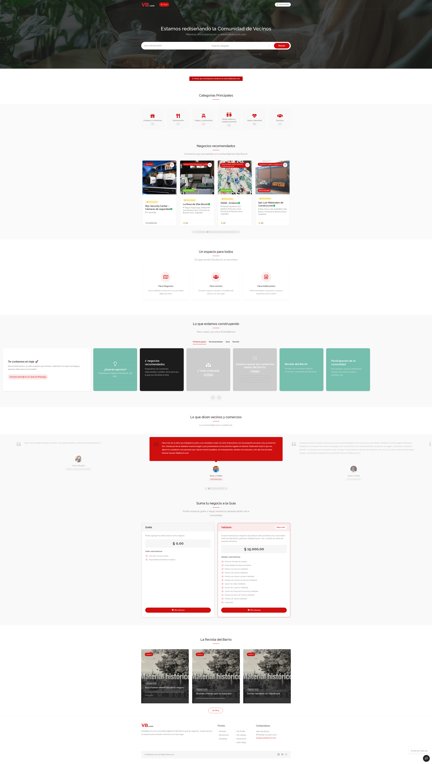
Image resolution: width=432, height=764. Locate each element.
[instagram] (286, 754)
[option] (159, 193)
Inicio (165, 4)
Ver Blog (215, 710)
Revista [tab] (236, 342)
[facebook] (278, 754)
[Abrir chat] (426, 758)
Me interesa (179, 610)
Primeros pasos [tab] (199, 342)
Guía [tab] (228, 342)
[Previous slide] (213, 397)
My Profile (241, 731)
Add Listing (241, 742)
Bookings (223, 739)
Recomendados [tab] (216, 342)
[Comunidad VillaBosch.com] (148, 5)
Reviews (222, 731)
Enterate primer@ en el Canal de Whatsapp (28, 377)
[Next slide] (219, 397)
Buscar (281, 45)
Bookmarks (224, 735)
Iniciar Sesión (284, 4)
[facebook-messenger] (282, 754)
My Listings (241, 735)
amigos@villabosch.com (266, 738)
